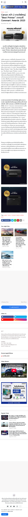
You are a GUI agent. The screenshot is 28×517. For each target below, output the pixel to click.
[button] (1, 2)
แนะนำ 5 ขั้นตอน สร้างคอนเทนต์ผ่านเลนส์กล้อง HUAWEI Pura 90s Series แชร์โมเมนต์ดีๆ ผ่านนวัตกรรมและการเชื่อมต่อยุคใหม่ (17, 424)
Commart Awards (15, 215)
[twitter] (20, 317)
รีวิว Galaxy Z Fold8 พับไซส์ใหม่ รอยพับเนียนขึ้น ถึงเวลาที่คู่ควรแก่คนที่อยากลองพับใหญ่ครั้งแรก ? (17, 417)
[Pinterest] (18, 220)
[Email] (21, 220)
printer (22, 215)
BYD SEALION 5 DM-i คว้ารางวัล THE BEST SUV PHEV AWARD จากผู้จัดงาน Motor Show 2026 (7, 241)
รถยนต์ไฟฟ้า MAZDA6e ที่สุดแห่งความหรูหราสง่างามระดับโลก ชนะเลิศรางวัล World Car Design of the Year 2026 (21, 242)
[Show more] (23, 220)
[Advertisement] (14, 286)
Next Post (23, 302)
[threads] (20, 506)
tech (2, 217)
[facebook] (7, 317)
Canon (9, 215)
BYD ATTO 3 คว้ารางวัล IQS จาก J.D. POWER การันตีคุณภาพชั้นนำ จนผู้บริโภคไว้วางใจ (7, 263)
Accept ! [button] (5, 514)
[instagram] (20, 319)
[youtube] (7, 319)
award (6, 12)
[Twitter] (12, 220)
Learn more (10, 511)
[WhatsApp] (15, 220)
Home (2, 12)
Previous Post (5, 302)
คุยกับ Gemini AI (14, 307)
